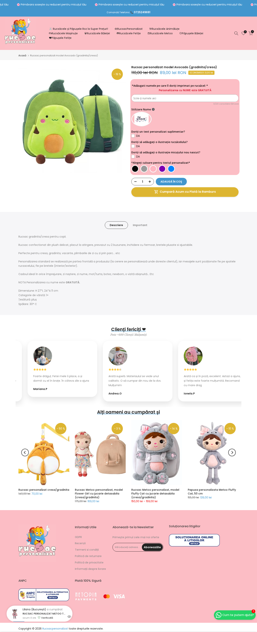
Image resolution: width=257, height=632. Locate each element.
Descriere (116, 225)
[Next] (232, 452)
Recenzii (80, 543)
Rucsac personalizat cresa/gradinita (43, 490)
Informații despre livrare (90, 569)
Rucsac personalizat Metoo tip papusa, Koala (44, 628)
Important (140, 225)
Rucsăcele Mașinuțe (65, 33)
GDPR (78, 537)
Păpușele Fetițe (61, 38)
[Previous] (25, 452)
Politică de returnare (88, 556)
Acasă (22, 55)
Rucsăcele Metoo (161, 33)
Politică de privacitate (89, 562)
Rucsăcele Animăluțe (165, 29)
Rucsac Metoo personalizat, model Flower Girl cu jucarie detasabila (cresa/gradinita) (99, 493)
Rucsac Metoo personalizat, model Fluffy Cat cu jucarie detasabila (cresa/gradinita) (155, 493)
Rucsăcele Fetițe (130, 33)
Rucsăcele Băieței (98, 33)
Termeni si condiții (87, 550)
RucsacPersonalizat (130, 29)
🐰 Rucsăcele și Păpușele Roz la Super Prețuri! (78, 29)
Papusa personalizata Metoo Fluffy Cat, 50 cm (212, 491)
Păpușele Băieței (192, 33)
